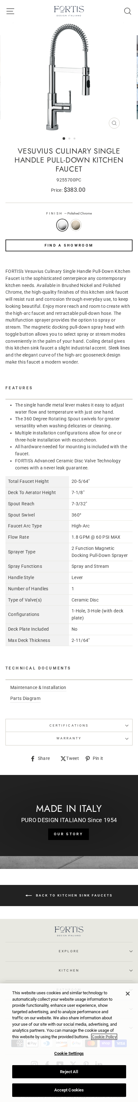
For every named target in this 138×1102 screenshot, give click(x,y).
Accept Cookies (69, 1090)
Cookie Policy (104, 1036)
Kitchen (69, 970)
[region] (69, 1042)
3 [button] (75, 139)
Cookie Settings (69, 1053)
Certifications (69, 725)
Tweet (72, 759)
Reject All (69, 1071)
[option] (69, 77)
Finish (68, 213)
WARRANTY (69, 738)
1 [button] (64, 138)
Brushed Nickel (75, 225)
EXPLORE (69, 951)
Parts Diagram (25, 698)
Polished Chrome (62, 225)
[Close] (128, 994)
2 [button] (70, 139)
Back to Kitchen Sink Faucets (73, 895)
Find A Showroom (69, 245)
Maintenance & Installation (38, 687)
